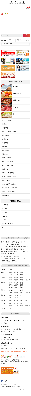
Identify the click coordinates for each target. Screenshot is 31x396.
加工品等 (18, 246)
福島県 (21, 274)
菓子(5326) (5, 142)
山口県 (16, 297)
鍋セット (16, 256)
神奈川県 (27, 280)
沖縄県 (10, 308)
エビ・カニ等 (4, 244)
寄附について (16, 331)
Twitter (6, 381)
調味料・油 (4, 251)
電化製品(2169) (6, 195)
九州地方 (3, 303)
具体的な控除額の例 (19, 348)
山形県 (16, 274)
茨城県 (10, 278)
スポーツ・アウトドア (22, 258)
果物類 (7, 242)
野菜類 (12, 244)
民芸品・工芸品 (5, 261)
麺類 (7, 249)
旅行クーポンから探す (11, 40)
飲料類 (24, 246)
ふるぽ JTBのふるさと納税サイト (5, 17)
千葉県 (16, 280)
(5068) (17, 114)
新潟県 (10, 283)
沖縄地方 (3, 308)
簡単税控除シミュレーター (8, 345)
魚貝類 (13, 242)
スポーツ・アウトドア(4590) (9, 188)
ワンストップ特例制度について (9, 339)
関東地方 (3, 277)
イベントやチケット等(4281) (9, 131)
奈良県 (21, 292)
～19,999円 (5, 227)
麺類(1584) (5, 146)
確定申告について (6, 337)
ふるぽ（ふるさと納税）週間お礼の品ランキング (14, 351)
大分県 (16, 305)
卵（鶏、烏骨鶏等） (6, 256)
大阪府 (10, 292)
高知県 (27, 300)
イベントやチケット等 (7, 246)
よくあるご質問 (16, 3)
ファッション (22, 251)
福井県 (10, 285)
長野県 (21, 285)
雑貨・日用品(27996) (7, 161)
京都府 (21, 290)
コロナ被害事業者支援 (7, 258)
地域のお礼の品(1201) (8, 172)
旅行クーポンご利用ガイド (19, 40)
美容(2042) (5, 154)
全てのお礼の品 (27, 40)
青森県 (10, 272)
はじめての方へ (11, 3)
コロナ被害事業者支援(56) (9, 184)
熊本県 (10, 305)
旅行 (2, 242)
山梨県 (16, 285)
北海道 (10, 269)
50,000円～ (5, 220)
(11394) (17, 93)
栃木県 (16, 278)
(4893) (16, 100)
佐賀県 (16, 303)
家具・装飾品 (14, 249)
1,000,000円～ (6, 205)
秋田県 (10, 274)
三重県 (10, 290)
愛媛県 (21, 300)
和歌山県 (27, 292)
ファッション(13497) (7, 165)
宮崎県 (21, 305)
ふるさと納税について (7, 329)
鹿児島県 (27, 305)
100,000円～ (5, 216)
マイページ (20, 3)
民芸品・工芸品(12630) (8, 191)
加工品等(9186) (6, 135)
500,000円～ (5, 208)
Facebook (2, 381)
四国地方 (3, 300)
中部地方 (3, 282)
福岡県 (10, 303)
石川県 (21, 283)
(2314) (16, 86)
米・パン (23, 242)
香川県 (16, 300)
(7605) (15, 107)
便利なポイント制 (19, 320)
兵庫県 (16, 292)
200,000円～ (5, 212)
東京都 (21, 280)
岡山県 (21, 295)
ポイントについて (6, 331)
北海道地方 (4, 269)
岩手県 (16, 272)
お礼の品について (20, 329)
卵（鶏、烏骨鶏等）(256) (9, 176)
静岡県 (16, 287)
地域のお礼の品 (12, 253)
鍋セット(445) (6, 180)
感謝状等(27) (5, 169)
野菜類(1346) (5, 124)
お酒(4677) (5, 128)
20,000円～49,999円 (7, 223)
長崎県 (21, 303)
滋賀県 (16, 290)
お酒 (18, 244)
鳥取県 (10, 295)
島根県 (16, 295)
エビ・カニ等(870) (7, 120)
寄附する (23, 3)
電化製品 (14, 261)
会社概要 (13, 385)
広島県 (10, 297)
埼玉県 (10, 280)
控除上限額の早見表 (6, 348)
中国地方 (3, 295)
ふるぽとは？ (4, 323)
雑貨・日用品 (13, 251)
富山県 (16, 283)
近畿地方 (3, 290)
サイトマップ (17, 386)
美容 (21, 249)
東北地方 (3, 272)
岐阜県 (10, 287)
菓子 (2, 249)
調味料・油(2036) (6, 158)
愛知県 (21, 287)
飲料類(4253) (5, 139)
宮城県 (21, 272)
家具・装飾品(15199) (7, 150)
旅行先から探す (4, 40)
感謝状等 (3, 253)
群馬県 (21, 278)
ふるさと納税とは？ (6, 320)
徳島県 (10, 300)
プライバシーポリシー (6, 386)
